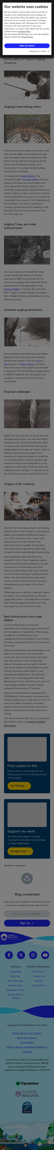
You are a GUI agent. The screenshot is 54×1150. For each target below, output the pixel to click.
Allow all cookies (26, 45)
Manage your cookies (38, 51)
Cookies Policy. (24, 31)
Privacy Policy (27, 37)
